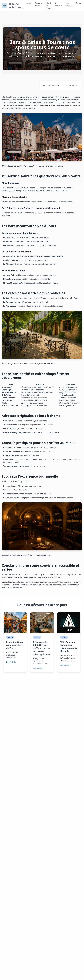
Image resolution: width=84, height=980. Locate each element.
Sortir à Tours (49, 5)
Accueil (29, 3)
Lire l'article (11, 662)
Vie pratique (58, 4)
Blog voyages (69, 4)
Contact (79, 3)
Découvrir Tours (39, 4)
